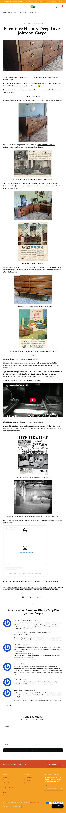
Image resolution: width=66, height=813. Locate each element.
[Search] (55, 7)
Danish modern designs (46, 376)
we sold (43, 307)
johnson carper (44, 589)
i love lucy (36, 589)
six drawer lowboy (21, 147)
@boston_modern (47, 179)
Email (46, 785)
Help (4, 790)
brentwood (40, 587)
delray (55, 587)
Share (25, 597)
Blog (4, 795)
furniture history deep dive (24, 589)
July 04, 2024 (37, 620)
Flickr (57, 516)
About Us (6, 785)
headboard (38, 147)
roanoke (52, 589)
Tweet (33, 597)
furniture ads (12, 589)
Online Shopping (8, 787)
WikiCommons (45, 477)
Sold (4, 792)
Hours (5, 780)
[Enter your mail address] (61, 788)
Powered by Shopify (34, 802)
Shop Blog (10, 12)
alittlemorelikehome (13, 587)
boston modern (32, 587)
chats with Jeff (48, 587)
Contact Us (6, 782)
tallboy (29, 147)
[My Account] (58, 7)
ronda (57, 589)
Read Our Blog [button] (55, 764)
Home (4, 12)
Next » (9, 705)
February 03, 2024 (30, 690)
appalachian (23, 587)
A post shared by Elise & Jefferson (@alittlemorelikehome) (25, 573)
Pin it (40, 597)
